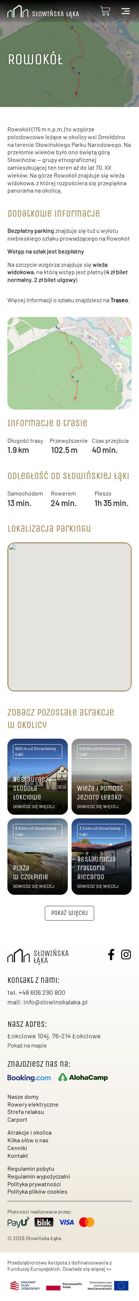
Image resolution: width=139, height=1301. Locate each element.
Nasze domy (23, 1096)
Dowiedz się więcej (33, 806)
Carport (17, 1119)
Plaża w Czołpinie (30, 872)
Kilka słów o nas (28, 1139)
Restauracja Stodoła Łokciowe (32, 788)
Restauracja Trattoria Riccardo (96, 868)
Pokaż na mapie (27, 1045)
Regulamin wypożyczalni (38, 1176)
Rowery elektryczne (33, 1104)
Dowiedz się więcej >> (87, 1269)
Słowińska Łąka (55, 14)
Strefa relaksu (25, 1111)
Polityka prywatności (34, 1183)
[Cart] (105, 11)
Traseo (119, 299)
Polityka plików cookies (37, 1191)
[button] (69, 913)
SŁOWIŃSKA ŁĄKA (51, 957)
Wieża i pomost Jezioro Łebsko (100, 792)
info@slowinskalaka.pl (55, 1002)
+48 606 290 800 (42, 992)
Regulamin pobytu (30, 1168)
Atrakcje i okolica (29, 1132)
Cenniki (17, 1147)
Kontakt (17, 1155)
